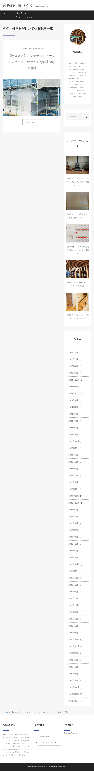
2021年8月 (73, 585)
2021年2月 (73, 626)
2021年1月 (73, 633)
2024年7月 (73, 407)
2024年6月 (73, 414)
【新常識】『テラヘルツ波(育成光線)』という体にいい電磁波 (77, 250)
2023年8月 (73, 455)
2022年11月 (73, 496)
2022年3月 (73, 544)
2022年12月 (73, 489)
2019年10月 (73, 701)
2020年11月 (73, 639)
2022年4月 (73, 537)
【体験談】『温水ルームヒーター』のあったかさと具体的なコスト (77, 181)
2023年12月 (73, 441)
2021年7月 (73, 592)
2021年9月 (73, 578)
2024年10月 (73, 393)
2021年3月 (73, 619)
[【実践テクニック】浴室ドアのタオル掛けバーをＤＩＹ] (77, 201)
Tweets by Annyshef (70, 733)
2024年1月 (73, 434)
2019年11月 (73, 694)
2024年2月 (73, 428)
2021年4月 (73, 612)
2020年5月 (73, 674)
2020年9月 (73, 653)
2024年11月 (73, 387)
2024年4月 (73, 421)
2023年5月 (73, 462)
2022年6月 (73, 530)
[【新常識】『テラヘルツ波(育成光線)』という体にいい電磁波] (77, 233)
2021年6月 (73, 598)
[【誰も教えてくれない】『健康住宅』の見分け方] (77, 302)
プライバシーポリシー (24, 17)
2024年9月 (73, 400)
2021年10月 (73, 571)
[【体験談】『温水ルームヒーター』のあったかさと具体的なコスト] (77, 165)
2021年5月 (73, 605)
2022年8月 (73, 516)
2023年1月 (73, 482)
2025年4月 (73, 366)
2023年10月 (73, 448)
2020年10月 (73, 646)
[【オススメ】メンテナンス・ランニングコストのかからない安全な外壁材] (31, 97)
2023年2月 (73, 475)
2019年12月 (73, 687)
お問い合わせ (20, 13)
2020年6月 (73, 667)
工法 (31, 74)
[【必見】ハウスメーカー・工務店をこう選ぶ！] (77, 269)
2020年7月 (73, 660)
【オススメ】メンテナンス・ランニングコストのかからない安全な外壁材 (31, 62)
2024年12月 (73, 380)
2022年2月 (73, 551)
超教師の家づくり (42, 766)
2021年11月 (73, 564)
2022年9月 (73, 510)
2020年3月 (73, 680)
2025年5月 (73, 359)
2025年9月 (73, 352)
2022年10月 (73, 503)
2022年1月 (73, 557)
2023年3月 (73, 469)
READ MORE (32, 122)
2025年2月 (73, 373)
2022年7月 (73, 523)
